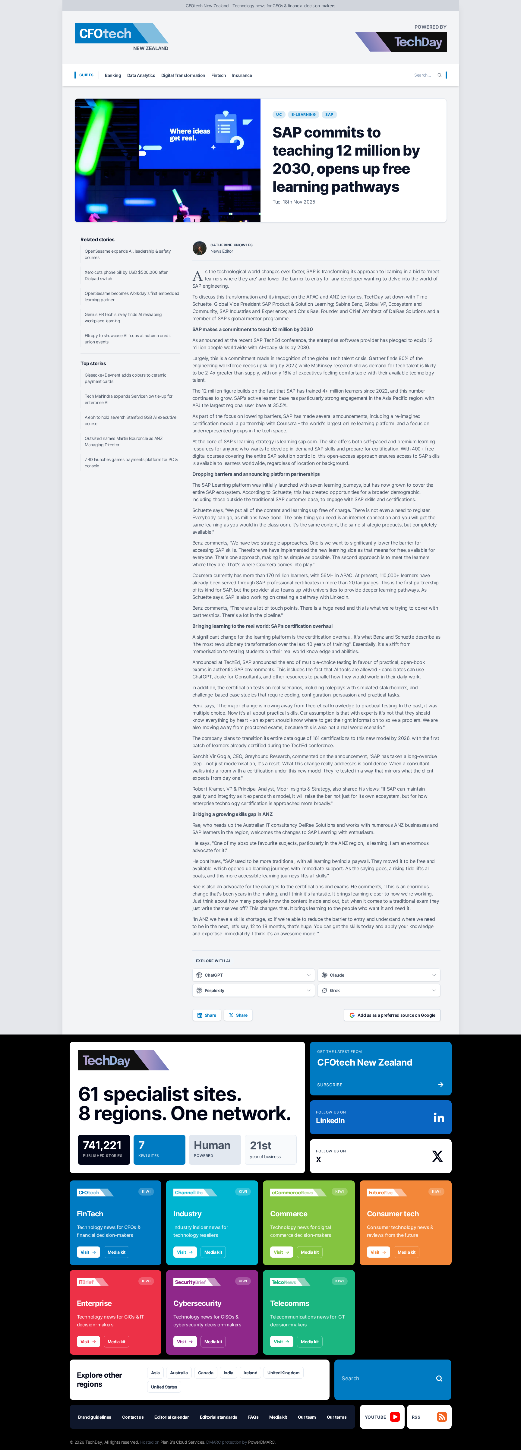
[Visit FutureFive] (395, 1192)
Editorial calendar (171, 1417)
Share (210, 1015)
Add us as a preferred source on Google (396, 1015)
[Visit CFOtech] (105, 1192)
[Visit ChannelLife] (201, 1192)
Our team (307, 1417)
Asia (155, 1372)
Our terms (337, 1417)
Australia (179, 1372)
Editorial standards (218, 1417)
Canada (205, 1372)
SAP (329, 114)
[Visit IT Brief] (105, 1282)
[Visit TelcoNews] (298, 1282)
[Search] (439, 75)
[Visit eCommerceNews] (298, 1192)
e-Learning (304, 114)
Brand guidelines (94, 1417)
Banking (113, 75)
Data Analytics (141, 75)
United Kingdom (283, 1372)
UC (279, 114)
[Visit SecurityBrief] (201, 1282)
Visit (85, 1252)
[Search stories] (439, 1378)
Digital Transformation (183, 75)
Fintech (218, 75)
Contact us (133, 1417)
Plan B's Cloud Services (182, 1442)
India (228, 1372)
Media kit (116, 1252)
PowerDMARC (261, 1442)
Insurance (242, 75)
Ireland (250, 1372)
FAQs (253, 1417)
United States (164, 1386)
